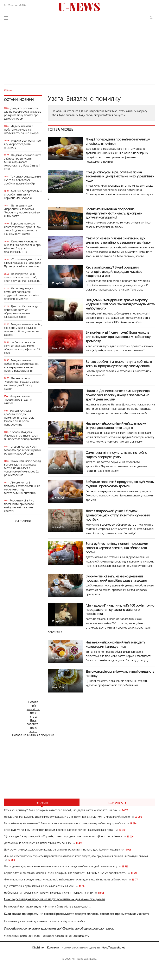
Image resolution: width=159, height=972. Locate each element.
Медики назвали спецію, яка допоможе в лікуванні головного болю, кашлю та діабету (23, 329)
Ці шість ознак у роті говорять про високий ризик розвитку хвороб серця (22, 450)
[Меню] (6, 18)
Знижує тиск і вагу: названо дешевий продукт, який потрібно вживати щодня (116, 578)
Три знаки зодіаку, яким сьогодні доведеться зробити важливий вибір (22, 180)
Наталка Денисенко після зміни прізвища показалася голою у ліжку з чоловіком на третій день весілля (118, 395)
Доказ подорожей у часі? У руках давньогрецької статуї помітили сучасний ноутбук (118, 515)
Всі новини (23, 521)
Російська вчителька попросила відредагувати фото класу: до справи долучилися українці (114, 213)
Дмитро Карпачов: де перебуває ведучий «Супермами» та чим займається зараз (21, 312)
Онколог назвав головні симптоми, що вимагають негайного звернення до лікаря (118, 240)
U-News (8, 89)
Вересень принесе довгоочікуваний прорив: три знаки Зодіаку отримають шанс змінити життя (22, 229)
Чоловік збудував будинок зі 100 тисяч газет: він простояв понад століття (22, 435)
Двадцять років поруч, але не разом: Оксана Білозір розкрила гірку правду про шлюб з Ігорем (22, 113)
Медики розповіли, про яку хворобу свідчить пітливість (22, 144)
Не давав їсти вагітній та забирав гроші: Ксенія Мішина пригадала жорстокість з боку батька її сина (22, 162)
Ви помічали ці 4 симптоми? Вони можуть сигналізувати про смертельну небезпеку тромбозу (118, 336)
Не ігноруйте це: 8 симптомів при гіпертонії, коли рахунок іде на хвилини (22, 277)
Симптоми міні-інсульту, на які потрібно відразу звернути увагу (116, 454)
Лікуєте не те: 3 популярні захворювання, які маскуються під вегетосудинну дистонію (22, 488)
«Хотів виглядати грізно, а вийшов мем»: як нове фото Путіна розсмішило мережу (22, 263)
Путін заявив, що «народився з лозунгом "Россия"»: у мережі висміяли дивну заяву (22, 211)
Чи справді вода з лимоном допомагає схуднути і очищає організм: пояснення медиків (22, 294)
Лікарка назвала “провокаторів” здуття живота (18, 399)
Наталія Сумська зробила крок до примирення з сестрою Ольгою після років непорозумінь (19, 417)
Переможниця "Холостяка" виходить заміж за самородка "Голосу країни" (21, 383)
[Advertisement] (79, 51)
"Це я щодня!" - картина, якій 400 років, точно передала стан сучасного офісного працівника (120, 609)
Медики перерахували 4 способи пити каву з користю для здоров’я (23, 194)
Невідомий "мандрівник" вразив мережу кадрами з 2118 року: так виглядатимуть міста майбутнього (120, 304)
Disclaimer (38, 947)
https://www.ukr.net (113, 947)
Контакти (53, 947)
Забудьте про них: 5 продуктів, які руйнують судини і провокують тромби (120, 484)
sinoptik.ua (47, 735)
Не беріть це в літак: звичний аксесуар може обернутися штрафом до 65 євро (22, 347)
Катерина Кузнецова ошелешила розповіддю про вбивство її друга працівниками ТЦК (22, 247)
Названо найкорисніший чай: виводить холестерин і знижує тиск (115, 644)
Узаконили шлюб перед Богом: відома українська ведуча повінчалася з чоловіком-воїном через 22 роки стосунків (22, 468)
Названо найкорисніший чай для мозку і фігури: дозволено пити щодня (117, 425)
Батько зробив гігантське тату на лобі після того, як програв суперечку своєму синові (119, 363)
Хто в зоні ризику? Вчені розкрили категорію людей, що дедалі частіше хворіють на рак (114, 271)
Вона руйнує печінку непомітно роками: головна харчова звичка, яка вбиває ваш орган (117, 547)
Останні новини (19, 99)
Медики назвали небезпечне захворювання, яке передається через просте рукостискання (21, 365)
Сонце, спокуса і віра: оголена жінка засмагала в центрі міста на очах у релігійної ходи (120, 176)
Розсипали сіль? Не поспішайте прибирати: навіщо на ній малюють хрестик (19, 506)
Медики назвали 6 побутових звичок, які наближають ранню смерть (21, 129)
